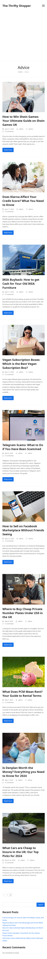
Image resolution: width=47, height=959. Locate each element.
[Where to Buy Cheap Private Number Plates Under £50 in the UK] (23, 589)
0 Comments (9, 131)
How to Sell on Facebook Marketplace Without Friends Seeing (23, 530)
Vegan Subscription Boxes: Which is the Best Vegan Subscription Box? (21, 364)
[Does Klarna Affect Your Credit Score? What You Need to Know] (23, 177)
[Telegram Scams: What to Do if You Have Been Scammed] (23, 425)
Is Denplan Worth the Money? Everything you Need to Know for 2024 (23, 772)
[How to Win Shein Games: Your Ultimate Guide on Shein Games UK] (23, 97)
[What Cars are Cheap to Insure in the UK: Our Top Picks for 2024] (23, 828)
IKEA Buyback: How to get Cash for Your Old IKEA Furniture (20, 284)
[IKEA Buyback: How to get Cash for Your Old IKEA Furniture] (23, 260)
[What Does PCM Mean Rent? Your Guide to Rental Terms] (23, 672)
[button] (43, 6)
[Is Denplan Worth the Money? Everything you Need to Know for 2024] (23, 748)
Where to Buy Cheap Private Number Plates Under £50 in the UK (22, 613)
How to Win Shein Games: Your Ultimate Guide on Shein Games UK (23, 121)
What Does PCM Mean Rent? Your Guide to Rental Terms (22, 694)
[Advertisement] (23, 36)
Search (40, 905)
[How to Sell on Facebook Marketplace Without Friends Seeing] (23, 506)
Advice (31, 129)
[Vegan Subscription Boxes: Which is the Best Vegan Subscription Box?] (23, 340)
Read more (8, 150)
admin (21, 129)
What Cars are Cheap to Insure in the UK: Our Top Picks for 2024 (20, 852)
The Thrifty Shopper (16, 6)
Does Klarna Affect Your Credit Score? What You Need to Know (23, 201)
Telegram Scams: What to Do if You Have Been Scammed (22, 447)
